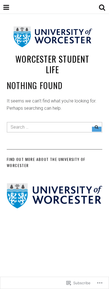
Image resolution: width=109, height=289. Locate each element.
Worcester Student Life (52, 64)
